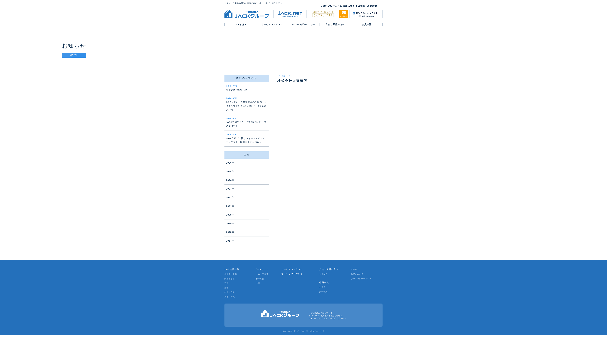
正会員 (322, 287)
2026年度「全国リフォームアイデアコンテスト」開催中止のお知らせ (245, 138)
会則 (258, 283)
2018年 (230, 232)
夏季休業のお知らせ (236, 88)
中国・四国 (229, 292)
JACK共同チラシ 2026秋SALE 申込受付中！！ (246, 122)
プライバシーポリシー (361, 279)
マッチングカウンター (293, 274)
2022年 (230, 197)
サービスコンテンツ (292, 269)
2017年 (230, 241)
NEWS (354, 269)
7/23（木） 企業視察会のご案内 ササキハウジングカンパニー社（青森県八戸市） (246, 104)
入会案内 (323, 274)
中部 (226, 283)
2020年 (230, 215)
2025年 (230, 171)
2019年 (230, 223)
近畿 (226, 288)
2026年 (230, 163)
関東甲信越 (229, 279)
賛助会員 (323, 292)
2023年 (230, 188)
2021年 (230, 206)
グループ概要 (262, 274)
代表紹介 (260, 279)
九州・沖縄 (229, 297)
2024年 (230, 180)
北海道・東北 (230, 274)
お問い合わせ (357, 274)
